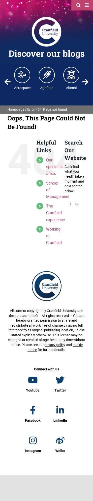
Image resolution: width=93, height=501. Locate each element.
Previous (7, 82)
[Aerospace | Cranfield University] (22, 75)
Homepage (15, 109)
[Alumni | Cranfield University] (71, 75)
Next (85, 82)
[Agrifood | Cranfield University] (47, 75)
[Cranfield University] (46, 18)
